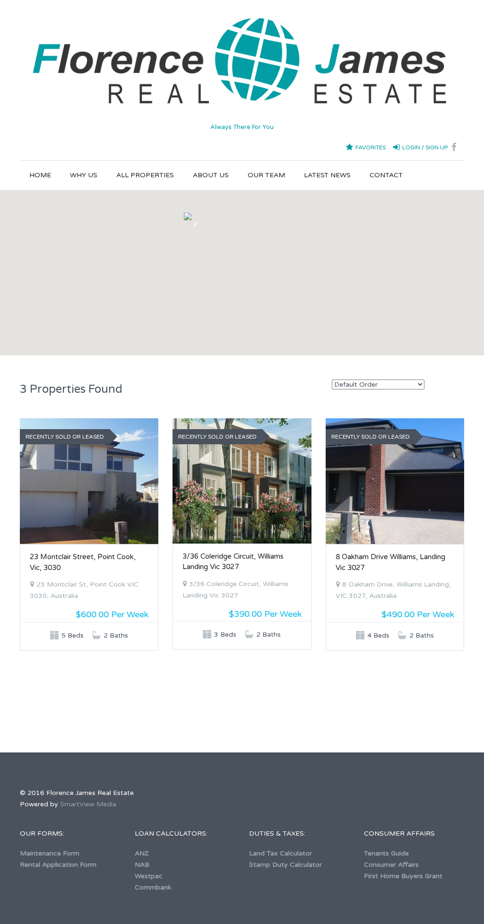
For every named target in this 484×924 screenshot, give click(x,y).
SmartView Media (88, 804)
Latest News (327, 175)
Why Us (83, 175)
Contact (386, 175)
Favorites (370, 147)
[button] (303, 328)
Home (40, 175)
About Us (211, 175)
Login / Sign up (425, 147)
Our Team (266, 175)
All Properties (145, 175)
